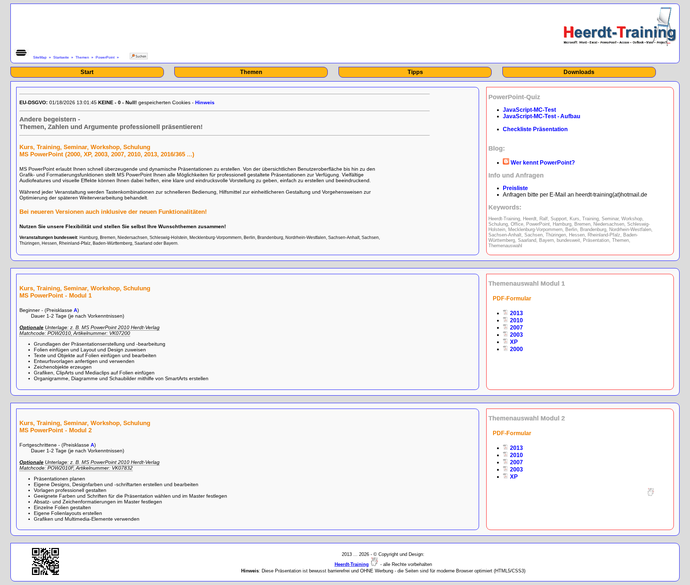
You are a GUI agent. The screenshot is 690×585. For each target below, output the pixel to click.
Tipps (415, 72)
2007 (516, 327)
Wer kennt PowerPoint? (542, 163)
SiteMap (40, 57)
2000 (516, 349)
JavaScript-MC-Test (529, 110)
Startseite (61, 57)
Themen (82, 57)
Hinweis (205, 102)
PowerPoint (105, 57)
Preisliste (515, 188)
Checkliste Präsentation (535, 129)
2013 (516, 313)
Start (86, 72)
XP (513, 342)
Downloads (579, 72)
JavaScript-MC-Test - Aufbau (541, 116)
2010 (516, 320)
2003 (516, 335)
